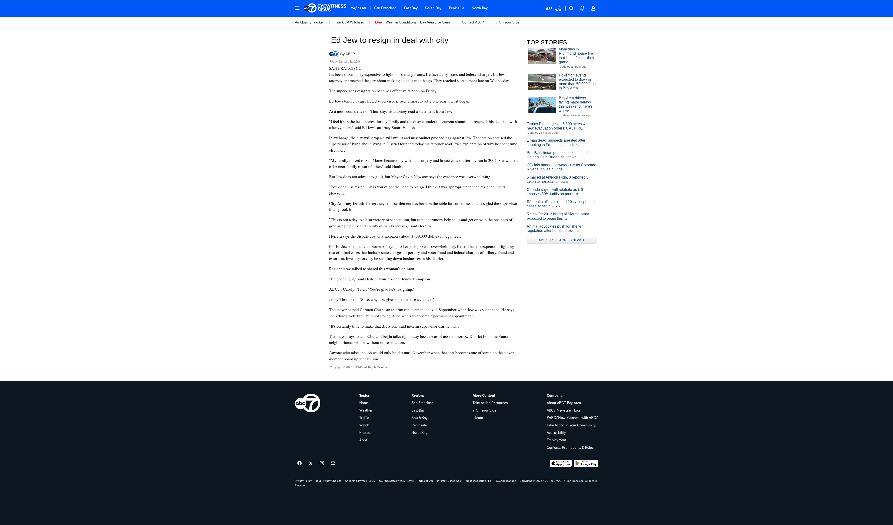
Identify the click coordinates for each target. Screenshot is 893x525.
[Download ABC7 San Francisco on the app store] (561, 463)
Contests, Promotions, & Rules (570, 447)
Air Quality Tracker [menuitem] (309, 22)
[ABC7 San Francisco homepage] (325, 8)
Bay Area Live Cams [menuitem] (435, 22)
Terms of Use (425, 480)
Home (364, 403)
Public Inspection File (478, 480)
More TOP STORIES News (560, 240)
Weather (365, 410)
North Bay (480, 8)
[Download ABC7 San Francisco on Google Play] (586, 463)
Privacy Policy (303, 480)
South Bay (433, 8)
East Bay (410, 8)
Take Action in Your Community (571, 425)
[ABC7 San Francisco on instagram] (322, 463)
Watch (364, 425)
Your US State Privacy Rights (396, 480)
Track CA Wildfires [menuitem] (349, 22)
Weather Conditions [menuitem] (401, 22)
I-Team (478, 418)
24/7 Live (359, 8)
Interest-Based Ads (449, 480)
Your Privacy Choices (328, 480)
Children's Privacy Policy (360, 480)
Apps (363, 440)
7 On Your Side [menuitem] (508, 22)
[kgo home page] (307, 403)
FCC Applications (505, 480)
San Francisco (385, 8)
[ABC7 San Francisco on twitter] (310, 463)
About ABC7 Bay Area (564, 403)
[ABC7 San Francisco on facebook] (299, 463)
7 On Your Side (484, 410)
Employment (556, 440)
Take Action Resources (490, 403)
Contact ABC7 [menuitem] (473, 22)
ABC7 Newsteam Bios (564, 410)
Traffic (364, 418)
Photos (364, 433)
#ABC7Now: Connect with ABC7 (572, 418)
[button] (297, 8)
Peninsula (456, 8)
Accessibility (556, 433)
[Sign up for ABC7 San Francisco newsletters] (333, 463)
